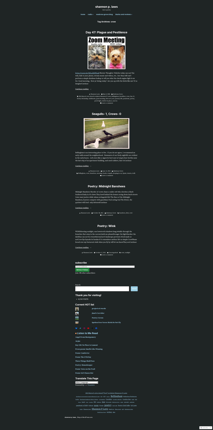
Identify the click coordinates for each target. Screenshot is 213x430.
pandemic (126, 99)
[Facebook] (96, 328)
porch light (97, 101)
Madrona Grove (118, 94)
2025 (104, 396)
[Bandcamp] (80, 328)
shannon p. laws (106, 6)
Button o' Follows (82, 270)
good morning (100, 99)
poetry (132, 99)
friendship (84, 99)
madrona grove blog (104, 14)
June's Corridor (98, 313)
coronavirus (102, 399)
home (83, 14)
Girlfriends (92, 99)
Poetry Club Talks (124, 405)
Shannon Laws (95, 94)
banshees (122, 213)
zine (114, 412)
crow (127, 96)
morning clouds (102, 173)
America (108, 396)
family (83, 402)
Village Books (118, 409)
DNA (136, 399)
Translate (91, 385)
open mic (126, 402)
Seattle (81, 409)
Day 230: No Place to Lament (86, 345)
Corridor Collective (117, 399)
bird (127, 213)
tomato (129, 173)
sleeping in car (117, 173)
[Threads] (92, 328)
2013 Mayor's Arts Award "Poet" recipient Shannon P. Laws (106, 393)
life (121, 99)
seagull (109, 173)
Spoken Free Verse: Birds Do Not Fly (106, 323)
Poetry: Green (97, 318)
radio (90, 14)
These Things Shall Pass (85, 361)
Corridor (109, 399)
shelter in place (107, 101)
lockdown (99, 402)
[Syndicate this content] (75, 333)
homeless (93, 173)
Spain (124, 173)
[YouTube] (88, 328)
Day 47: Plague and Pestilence (106, 32)
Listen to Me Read (87, 333)
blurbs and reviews (123, 14)
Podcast (91, 405)
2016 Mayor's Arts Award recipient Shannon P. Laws (95, 96)
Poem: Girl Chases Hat (84, 373)
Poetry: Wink (106, 226)
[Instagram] (84, 328)
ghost (87, 402)
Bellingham (115, 96)
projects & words (99, 309)
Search (77, 285)
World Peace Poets (101, 412)
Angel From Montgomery (85, 337)
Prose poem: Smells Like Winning (89, 349)
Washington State (129, 409)
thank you (111, 409)
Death (79, 99)
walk (133, 173)
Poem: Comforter (82, 353)
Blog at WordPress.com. (85, 417)
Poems (101, 405)
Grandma (91, 402)
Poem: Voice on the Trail (85, 369)
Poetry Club (114, 405)
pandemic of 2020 (82, 405)
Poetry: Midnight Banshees (106, 186)
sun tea (115, 101)
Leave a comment (107, 103)
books (77, 399)
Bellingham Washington (130, 396)
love (103, 402)
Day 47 (132, 96)
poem (96, 405)
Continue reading (82, 89)
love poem (108, 402)
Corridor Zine (127, 399)
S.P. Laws (134, 405)
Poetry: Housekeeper (84, 365)
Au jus (77, 341)
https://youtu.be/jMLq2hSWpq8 (87, 73)
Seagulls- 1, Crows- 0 (106, 114)
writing (109, 412)
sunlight (127, 252)
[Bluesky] (76, 328)
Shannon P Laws (100, 409)
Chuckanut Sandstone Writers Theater (89, 399)
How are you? (110, 99)
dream (79, 402)
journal (117, 99)
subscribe (81, 262)
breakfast (122, 96)
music (121, 402)
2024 (101, 396)
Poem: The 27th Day (83, 357)
